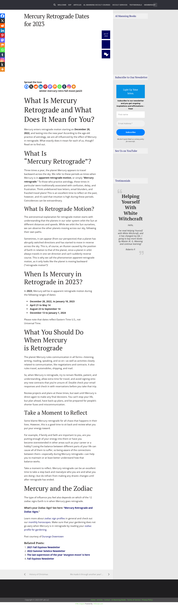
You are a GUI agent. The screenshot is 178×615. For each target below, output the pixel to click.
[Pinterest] (45, 86)
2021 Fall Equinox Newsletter (43, 547)
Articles (77, 5)
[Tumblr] (64, 86)
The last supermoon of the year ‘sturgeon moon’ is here (58, 554)
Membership (149, 5)
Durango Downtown (53, 536)
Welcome (62, 5)
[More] (74, 86)
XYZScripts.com (98, 604)
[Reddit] (36, 86)
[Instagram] (69, 86)
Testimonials (135, 5)
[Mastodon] (50, 86)
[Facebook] (26, 86)
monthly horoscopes (39, 522)
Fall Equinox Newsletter (40, 558)
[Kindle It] (2, 64)
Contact (107, 600)
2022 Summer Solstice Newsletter (46, 551)
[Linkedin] (41, 86)
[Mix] (55, 86)
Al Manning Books (118, 600)
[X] (31, 86)
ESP (69, 5)
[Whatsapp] (59, 86)
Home (93, 600)
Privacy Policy (147, 600)
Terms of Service (134, 600)
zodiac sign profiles (54, 518)
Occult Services (119, 5)
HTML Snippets (80, 604)
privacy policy (139, 139)
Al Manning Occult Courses (96, 5)
